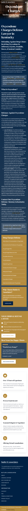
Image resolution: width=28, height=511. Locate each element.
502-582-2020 (10, 78)
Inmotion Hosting (10, 509)
